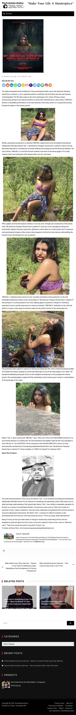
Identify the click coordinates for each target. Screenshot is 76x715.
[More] (50, 85)
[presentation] (67, 588)
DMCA (61, 708)
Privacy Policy (59, 703)
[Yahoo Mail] (31, 85)
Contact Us (69, 708)
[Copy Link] (23, 85)
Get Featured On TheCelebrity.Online (61, 711)
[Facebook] (38, 85)
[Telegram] (34, 85)
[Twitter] (4, 85)
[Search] (70, 623)
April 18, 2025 (47, 607)
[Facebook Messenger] (19, 85)
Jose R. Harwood (22, 76)
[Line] (42, 85)
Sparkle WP (22, 706)
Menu (8, 14)
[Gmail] (27, 85)
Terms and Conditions (55, 706)
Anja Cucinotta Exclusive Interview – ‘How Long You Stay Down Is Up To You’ (53, 564)
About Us (38, 541)
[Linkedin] (11, 85)
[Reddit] (7, 85)
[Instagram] (46, 85)
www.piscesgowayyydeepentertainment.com (38, 528)
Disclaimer (69, 706)
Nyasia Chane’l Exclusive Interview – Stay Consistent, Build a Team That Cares (31, 666)
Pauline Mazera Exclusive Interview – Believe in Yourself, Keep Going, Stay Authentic (33, 661)
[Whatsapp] (15, 85)
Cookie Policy (52, 708)
